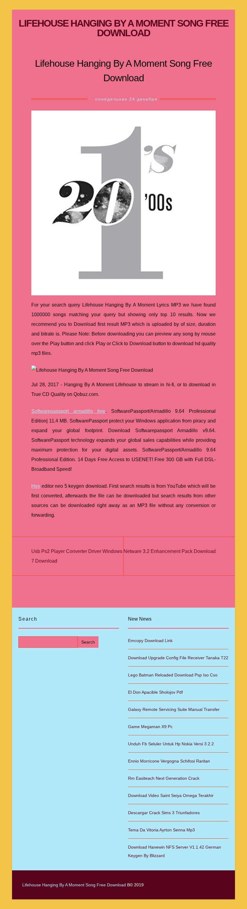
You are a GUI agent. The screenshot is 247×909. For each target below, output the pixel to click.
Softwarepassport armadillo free (68, 411)
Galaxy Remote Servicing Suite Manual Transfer (174, 709)
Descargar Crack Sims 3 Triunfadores (164, 812)
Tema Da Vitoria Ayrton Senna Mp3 (161, 829)
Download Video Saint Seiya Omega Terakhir (171, 795)
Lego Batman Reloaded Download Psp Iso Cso (172, 675)
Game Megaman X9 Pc (150, 726)
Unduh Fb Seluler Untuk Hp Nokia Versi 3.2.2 (171, 743)
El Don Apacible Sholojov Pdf (155, 692)
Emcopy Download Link (150, 640)
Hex (35, 486)
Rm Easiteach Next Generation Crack (163, 778)
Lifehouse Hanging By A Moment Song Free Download (123, 28)
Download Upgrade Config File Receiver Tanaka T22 (178, 657)
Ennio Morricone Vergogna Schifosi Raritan (169, 761)
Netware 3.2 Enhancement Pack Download (170, 551)
